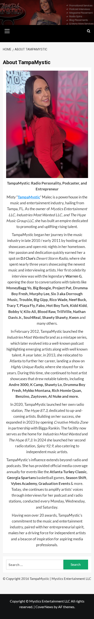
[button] (7, 30)
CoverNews (44, 607)
